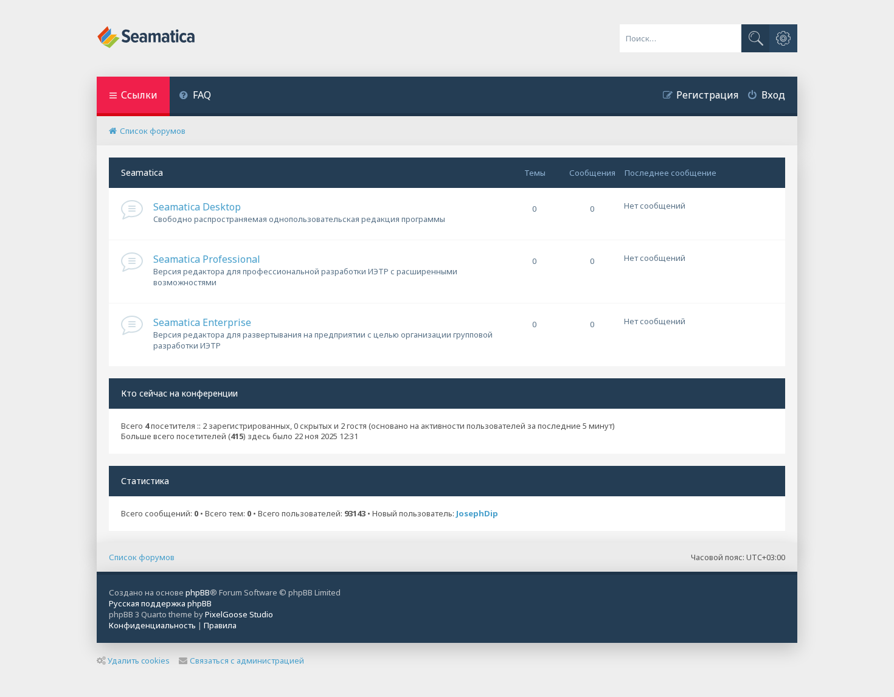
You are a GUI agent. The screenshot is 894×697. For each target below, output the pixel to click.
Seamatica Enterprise (202, 322)
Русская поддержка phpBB (160, 603)
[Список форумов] (147, 38)
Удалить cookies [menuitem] (139, 660)
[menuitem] (195, 96)
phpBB (197, 592)
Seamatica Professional (206, 259)
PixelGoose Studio (239, 614)
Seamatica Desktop (197, 206)
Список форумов (142, 557)
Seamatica (142, 172)
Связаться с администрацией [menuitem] (247, 660)
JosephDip (477, 513)
